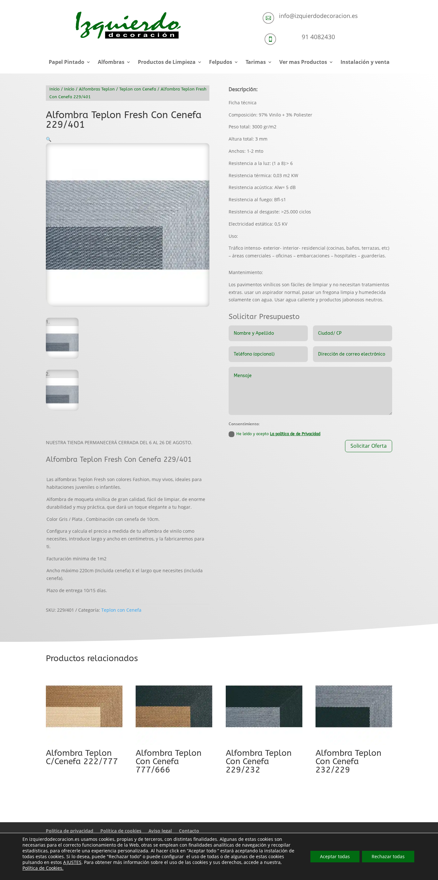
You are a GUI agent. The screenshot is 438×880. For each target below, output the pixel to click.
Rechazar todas (388, 856)
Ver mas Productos (303, 62)
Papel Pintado (66, 62)
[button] (48, 139)
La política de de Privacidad (295, 434)
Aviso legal (160, 831)
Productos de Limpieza (167, 62)
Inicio (54, 89)
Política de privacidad (69, 831)
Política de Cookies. (42, 868)
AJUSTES (72, 862)
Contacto (189, 831)
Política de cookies (120, 831)
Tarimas (256, 62)
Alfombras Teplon (97, 89)
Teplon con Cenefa (137, 89)
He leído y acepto (278, 434)
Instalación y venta (365, 62)
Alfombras (111, 62)
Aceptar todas (335, 856)
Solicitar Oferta (368, 445)
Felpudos (220, 62)
